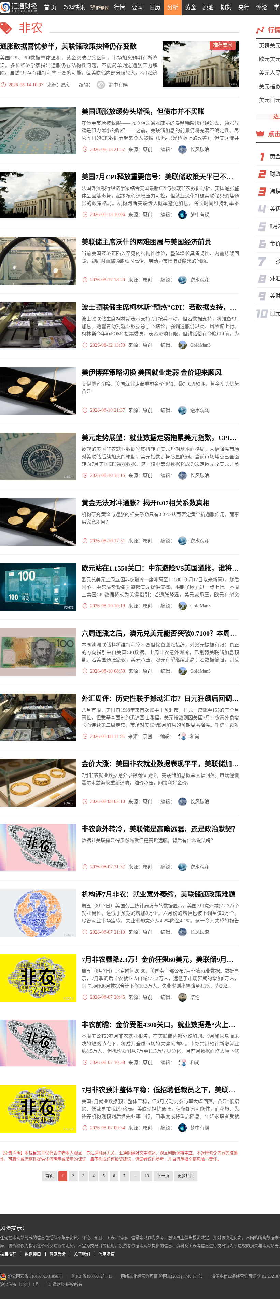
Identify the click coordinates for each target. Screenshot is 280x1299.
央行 (243, 7)
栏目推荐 (8, 1254)
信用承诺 (106, 1254)
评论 (261, 7)
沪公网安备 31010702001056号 (34, 1276)
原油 (208, 7)
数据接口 (33, 1254)
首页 (49, 1176)
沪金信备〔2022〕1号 (19, 1284)
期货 (226, 7)
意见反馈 (57, 1254)
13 (147, 1176)
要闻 (137, 7)
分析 (172, 7)
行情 (119, 7)
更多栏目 (186, 1176)
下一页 (163, 1176)
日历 (155, 7)
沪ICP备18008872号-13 (92, 1276)
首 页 (50, 7)
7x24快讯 (74, 7)
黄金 (190, 7)
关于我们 (82, 1254)
